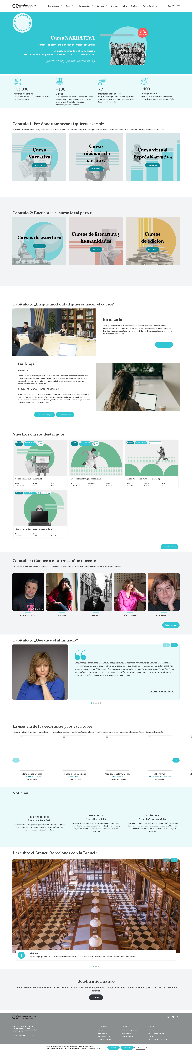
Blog (125, 6)
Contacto (134, 6)
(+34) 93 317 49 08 (18, 1038)
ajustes (98, 1048)
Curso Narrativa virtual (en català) (143, 479)
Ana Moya (62, 615)
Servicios (100, 6)
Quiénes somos (53, 6)
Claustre (100, 1030)
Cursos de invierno (127, 1036)
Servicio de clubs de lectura (156, 1033)
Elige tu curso (39, 246)
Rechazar (127, 1047)
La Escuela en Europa (104, 1036)
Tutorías (150, 1036)
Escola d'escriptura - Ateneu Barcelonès (24, 6)
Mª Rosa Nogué (130, 615)
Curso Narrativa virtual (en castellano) (34, 529)
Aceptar (113, 1047)
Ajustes (140, 1047)
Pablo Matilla (96, 615)
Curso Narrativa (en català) (28, 479)
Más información (39, 165)
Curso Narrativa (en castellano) (86, 479)
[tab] (91, 703)
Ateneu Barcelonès (150, 6)
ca (169, 6)
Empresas (115, 6)
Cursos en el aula (164, 345)
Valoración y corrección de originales (159, 1039)
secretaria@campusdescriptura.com (23, 1035)
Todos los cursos (169, 547)
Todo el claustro (171, 625)
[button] (55, 61)
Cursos (68, 6)
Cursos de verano (127, 1033)
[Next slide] (174, 645)
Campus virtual (84, 6)
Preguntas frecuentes (104, 1039)
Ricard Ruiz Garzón (28, 615)
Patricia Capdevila (163, 615)
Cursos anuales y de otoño (129, 1030)
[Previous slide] (166, 645)
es (173, 6)
